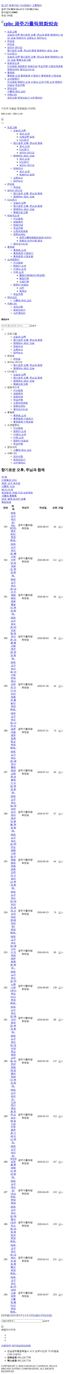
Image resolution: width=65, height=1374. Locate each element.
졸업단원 (24, 278)
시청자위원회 (55, 66)
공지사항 (12, 97)
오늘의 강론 (13, 35)
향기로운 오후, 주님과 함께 (35, 35)
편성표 (11, 41)
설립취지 (22, 66)
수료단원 (24, 281)
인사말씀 (12, 66)
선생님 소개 (37, 82)
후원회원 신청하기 (31, 75)
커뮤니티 (12, 94)
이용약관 (6, 1345)
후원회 (11, 72)
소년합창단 (13, 79)
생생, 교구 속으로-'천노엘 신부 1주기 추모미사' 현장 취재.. (13, 987)
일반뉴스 (42, 38)
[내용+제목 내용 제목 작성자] (7, 1320)
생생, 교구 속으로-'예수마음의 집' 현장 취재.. (13, 1019)
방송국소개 (13, 63)
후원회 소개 (13, 75)
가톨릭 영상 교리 (16, 91)
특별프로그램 (23, 60)
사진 (21, 288)
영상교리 (12, 88)
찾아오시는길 (27, 69)
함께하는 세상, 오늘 (47, 50)
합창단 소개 (24, 82)
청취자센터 (13, 69)
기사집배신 (25, 5)
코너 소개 (24, 133)
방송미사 (21, 38)
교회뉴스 (31, 38)
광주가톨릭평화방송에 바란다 (35, 237)
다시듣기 (12, 53)
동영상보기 (24, 97)
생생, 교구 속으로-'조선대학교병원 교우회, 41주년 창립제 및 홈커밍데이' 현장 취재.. (13, 1061)
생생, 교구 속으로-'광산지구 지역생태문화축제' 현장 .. (13, 952)
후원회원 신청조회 (51, 75)
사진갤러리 (36, 97)
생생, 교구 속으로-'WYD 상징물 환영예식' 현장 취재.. (13, 1161)
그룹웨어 (37, 5)
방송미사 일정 (26, 174)
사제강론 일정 (26, 137)
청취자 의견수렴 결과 (30, 240)
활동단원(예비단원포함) (32, 275)
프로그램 (12, 31)
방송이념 (32, 66)
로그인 (4, 5)
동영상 (23, 291)
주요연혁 (43, 66)
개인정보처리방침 (21, 1345)
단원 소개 (49, 82)
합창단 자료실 (20, 284)
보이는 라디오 (14, 47)
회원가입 (14, 5)
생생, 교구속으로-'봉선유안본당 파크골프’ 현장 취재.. (13, 560)
